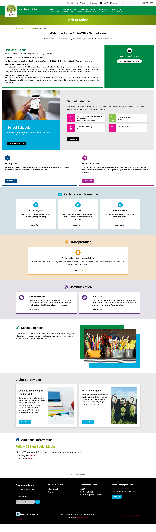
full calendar (89, 109)
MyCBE (82, 489)
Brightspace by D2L (86, 492)
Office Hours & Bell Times (16, 143)
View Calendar (73, 139)
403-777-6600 (23, 496)
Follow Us (19, 519)
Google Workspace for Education (91, 495)
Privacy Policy (125, 516)
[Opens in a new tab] (147, 3)
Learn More (11, 180)
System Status (135, 516)
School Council (53, 489)
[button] (22, 496)
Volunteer (51, 492)
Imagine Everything (82, 517)
